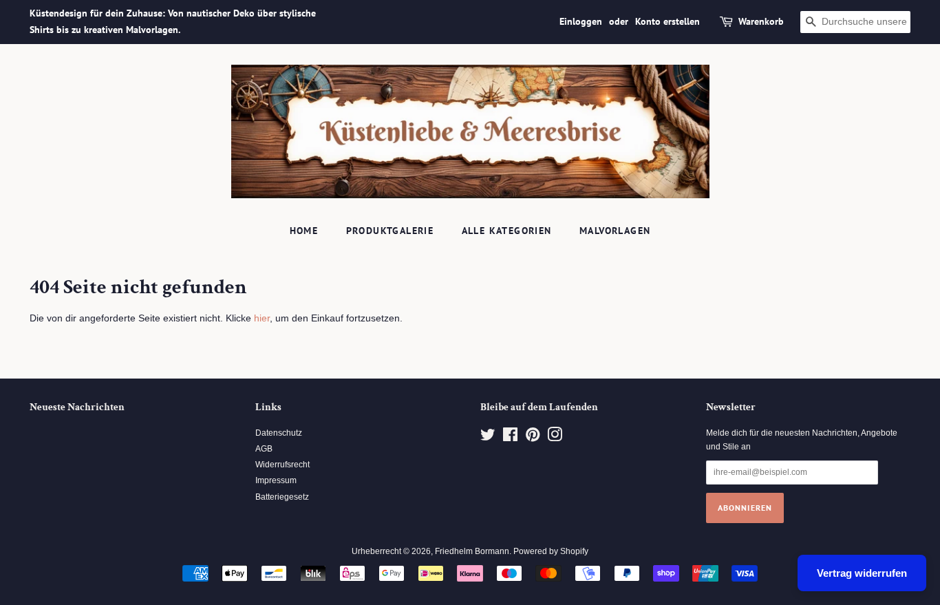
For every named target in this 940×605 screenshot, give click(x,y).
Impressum (276, 480)
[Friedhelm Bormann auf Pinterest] (532, 438)
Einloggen (580, 21)
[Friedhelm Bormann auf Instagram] (554, 438)
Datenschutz (278, 433)
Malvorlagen (614, 230)
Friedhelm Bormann (472, 551)
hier (262, 317)
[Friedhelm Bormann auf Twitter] (487, 438)
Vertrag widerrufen (862, 573)
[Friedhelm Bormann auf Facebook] (510, 438)
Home (304, 230)
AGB (264, 449)
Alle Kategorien (507, 230)
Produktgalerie (390, 230)
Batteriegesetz (282, 497)
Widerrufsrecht (282, 464)
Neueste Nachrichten (77, 407)
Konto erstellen (667, 21)
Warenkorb (761, 21)
